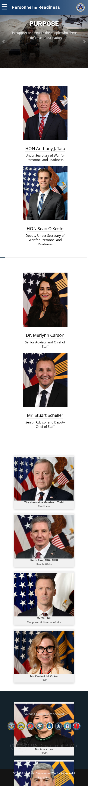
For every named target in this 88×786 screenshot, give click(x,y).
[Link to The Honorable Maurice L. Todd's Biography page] (44, 478)
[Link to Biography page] (44, 594)
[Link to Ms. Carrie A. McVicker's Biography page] (44, 652)
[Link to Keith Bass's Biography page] (44, 536)
